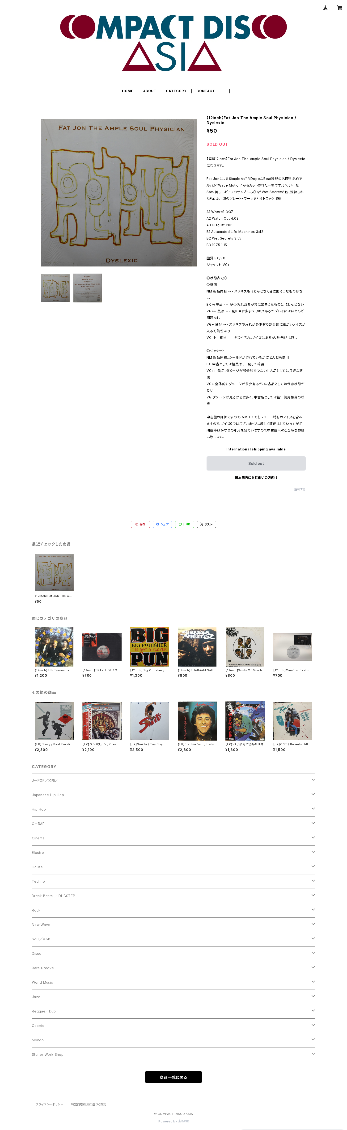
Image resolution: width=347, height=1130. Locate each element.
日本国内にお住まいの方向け (256, 478)
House (37, 867)
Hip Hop (39, 809)
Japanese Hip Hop (48, 795)
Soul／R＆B (41, 939)
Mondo (38, 1040)
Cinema (38, 838)
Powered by (168, 1121)
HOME (127, 91)
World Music (42, 982)
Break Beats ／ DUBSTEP (53, 896)
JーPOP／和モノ (45, 780)
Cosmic (38, 1026)
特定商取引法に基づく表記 (88, 1104)
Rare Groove (43, 968)
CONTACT (205, 91)
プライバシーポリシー (49, 1104)
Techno (38, 881)
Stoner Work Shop (48, 1054)
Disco (37, 953)
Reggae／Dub (44, 1011)
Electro (38, 853)
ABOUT (149, 91)
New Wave (41, 925)
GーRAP (38, 824)
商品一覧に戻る (173, 1077)
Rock (36, 910)
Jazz (36, 997)
